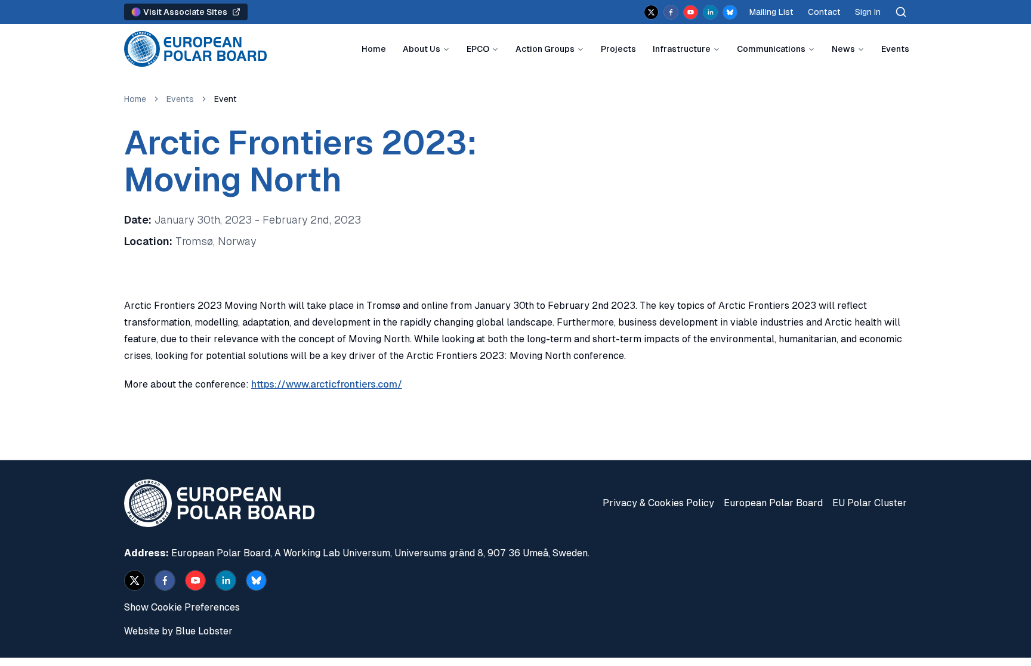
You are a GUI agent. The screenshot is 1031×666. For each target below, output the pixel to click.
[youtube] (690, 12)
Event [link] (225, 99)
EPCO (478, 49)
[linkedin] (710, 12)
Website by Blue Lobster (178, 631)
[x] (651, 12)
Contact (824, 12)
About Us (421, 49)
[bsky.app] (730, 12)
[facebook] (670, 12)
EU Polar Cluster (869, 503)
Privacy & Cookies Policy (658, 503)
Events (895, 49)
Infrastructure (682, 49)
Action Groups (545, 49)
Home (374, 49)
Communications (771, 49)
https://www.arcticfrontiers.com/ (326, 384)
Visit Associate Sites (185, 12)
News (843, 49)
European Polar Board (773, 503)
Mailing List (771, 12)
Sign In (868, 12)
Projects (618, 49)
